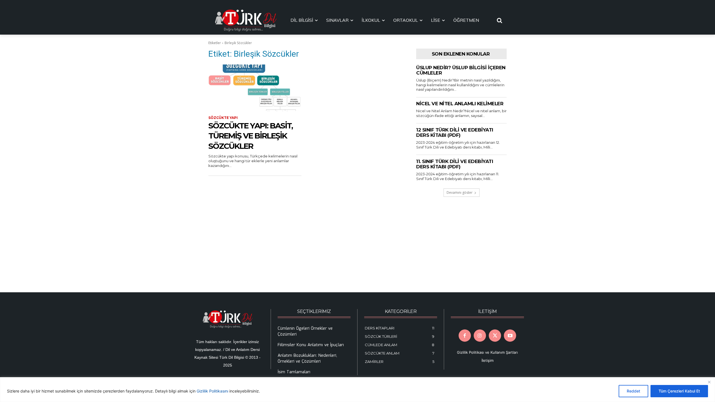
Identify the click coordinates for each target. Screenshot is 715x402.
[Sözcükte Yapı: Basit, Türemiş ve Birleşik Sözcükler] (254, 87)
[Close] (709, 382)
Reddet (633, 391)
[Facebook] (465, 335)
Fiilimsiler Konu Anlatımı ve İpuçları (311, 345)
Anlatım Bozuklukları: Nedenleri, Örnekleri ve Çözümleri (307, 358)
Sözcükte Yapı (223, 118)
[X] (495, 335)
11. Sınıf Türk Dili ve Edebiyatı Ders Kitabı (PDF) (454, 164)
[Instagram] (480, 335)
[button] (499, 20)
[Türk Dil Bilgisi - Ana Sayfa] (246, 20)
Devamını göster (460, 192)
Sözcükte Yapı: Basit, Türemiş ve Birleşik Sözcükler (250, 136)
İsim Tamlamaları (294, 372)
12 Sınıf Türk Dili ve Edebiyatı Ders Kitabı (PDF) (454, 132)
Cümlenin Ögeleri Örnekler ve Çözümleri (305, 331)
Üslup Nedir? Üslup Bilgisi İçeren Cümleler (461, 70)
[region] (357, 389)
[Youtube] (510, 335)
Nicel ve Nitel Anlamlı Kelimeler (459, 103)
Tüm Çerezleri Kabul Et (679, 391)
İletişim (488, 360)
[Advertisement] (305, 234)
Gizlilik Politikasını (212, 391)
